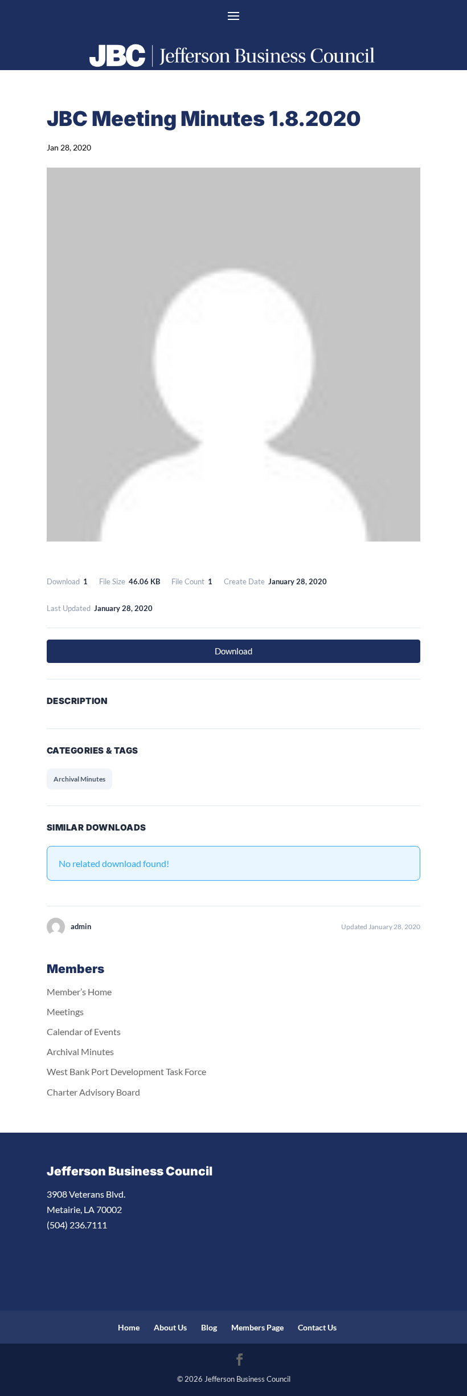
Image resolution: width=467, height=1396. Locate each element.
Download (233, 651)
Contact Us (317, 1327)
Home (129, 1327)
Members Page (257, 1327)
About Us (170, 1327)
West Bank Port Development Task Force (126, 1071)
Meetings (65, 1011)
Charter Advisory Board (93, 1091)
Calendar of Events (84, 1031)
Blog (209, 1327)
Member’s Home (79, 991)
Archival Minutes (79, 779)
